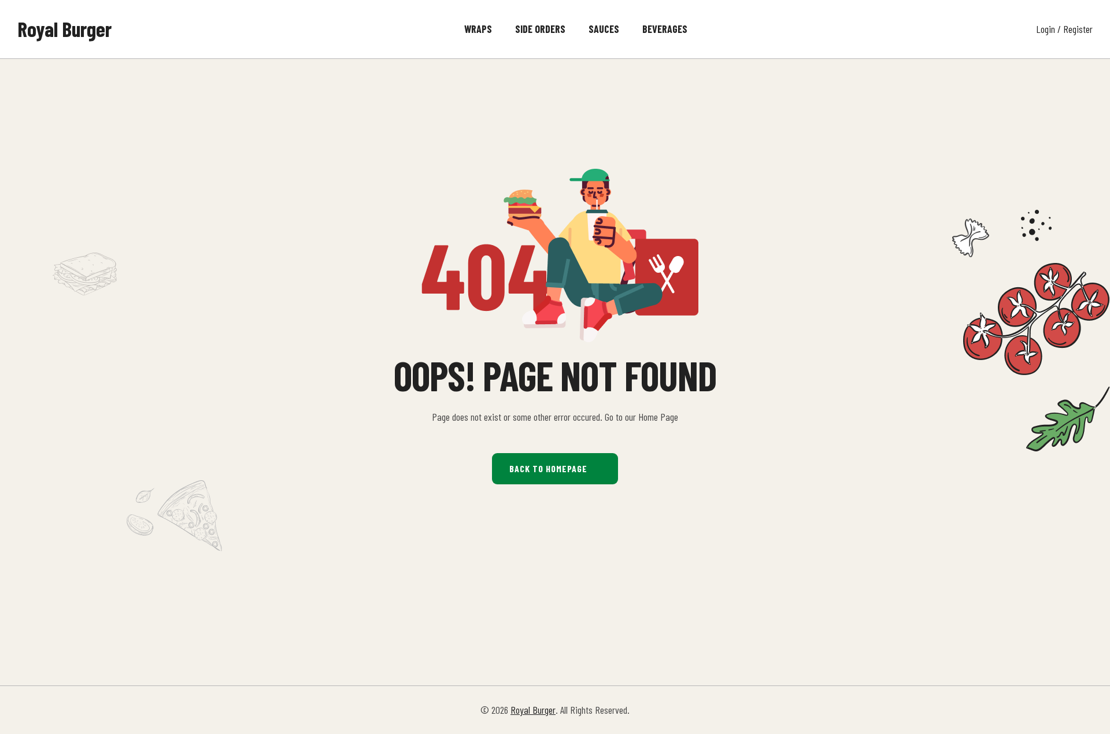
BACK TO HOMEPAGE (548, 468)
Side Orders (540, 29)
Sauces (604, 29)
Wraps (478, 29)
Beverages (664, 29)
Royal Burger (64, 28)
